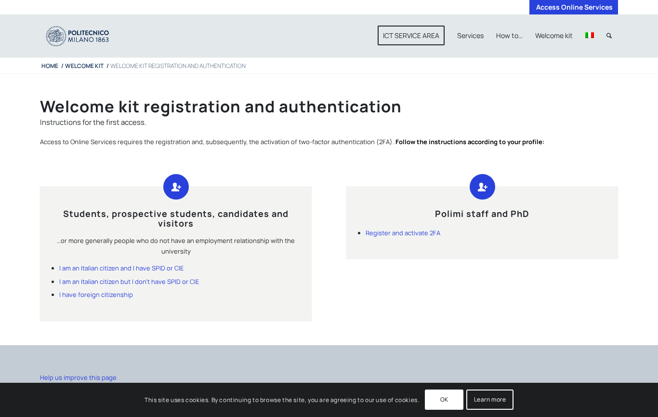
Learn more (490, 400)
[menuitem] (572, 7)
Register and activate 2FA (403, 233)
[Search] (609, 35)
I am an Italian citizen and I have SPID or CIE (121, 268)
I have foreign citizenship (96, 294)
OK (444, 400)
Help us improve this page (78, 377)
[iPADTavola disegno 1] (87, 35)
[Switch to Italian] (589, 35)
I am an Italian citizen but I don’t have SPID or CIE (129, 281)
